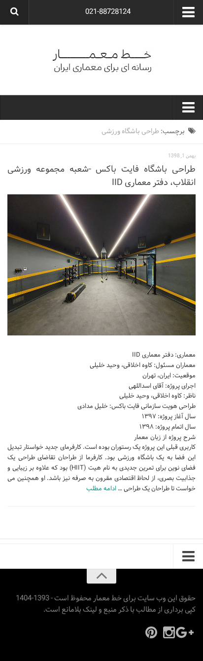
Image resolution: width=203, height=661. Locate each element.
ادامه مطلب (101, 488)
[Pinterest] (151, 632)
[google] (187, 632)
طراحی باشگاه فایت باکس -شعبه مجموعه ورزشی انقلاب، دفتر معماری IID (101, 176)
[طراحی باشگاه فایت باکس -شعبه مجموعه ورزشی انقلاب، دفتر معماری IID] (101, 265)
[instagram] (169, 632)
